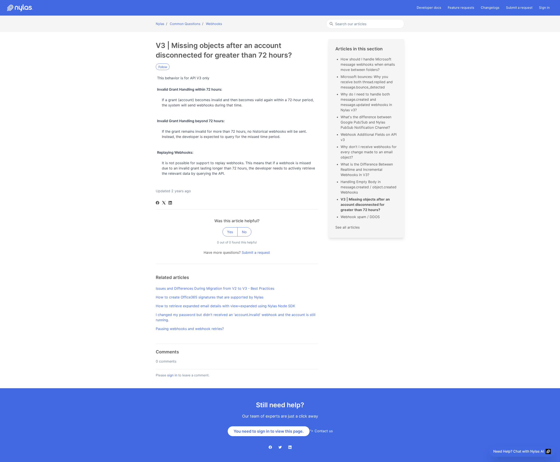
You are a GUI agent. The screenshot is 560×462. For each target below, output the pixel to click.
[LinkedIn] (170, 203)
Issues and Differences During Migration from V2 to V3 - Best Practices (215, 288)
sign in (172, 375)
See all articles (347, 227)
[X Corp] (164, 203)
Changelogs (490, 7)
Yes (230, 232)
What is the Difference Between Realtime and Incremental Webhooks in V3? (367, 169)
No (244, 232)
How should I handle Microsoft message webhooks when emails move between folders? (368, 64)
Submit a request (256, 252)
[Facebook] (157, 203)
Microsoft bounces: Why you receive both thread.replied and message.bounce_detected (367, 81)
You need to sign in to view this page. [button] (269, 431)
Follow (162, 67)
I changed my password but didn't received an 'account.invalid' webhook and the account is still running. (235, 317)
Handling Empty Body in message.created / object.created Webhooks (368, 187)
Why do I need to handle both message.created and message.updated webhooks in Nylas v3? (366, 102)
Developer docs (429, 7)
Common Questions (185, 24)
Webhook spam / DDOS (360, 217)
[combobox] (365, 23)
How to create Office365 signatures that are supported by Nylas (209, 297)
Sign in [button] (544, 7)
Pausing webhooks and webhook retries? (190, 328)
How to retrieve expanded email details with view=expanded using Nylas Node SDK (225, 306)
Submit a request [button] (519, 7)
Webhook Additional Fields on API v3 (369, 137)
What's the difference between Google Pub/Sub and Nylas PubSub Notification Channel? (366, 122)
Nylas (160, 24)
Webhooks (214, 24)
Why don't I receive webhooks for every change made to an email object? (369, 152)
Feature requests (461, 7)
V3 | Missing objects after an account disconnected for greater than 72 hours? (365, 204)
